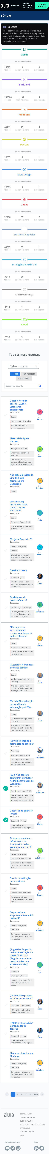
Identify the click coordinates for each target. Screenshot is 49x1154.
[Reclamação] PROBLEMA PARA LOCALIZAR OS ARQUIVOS (19, 506)
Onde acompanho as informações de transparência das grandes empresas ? (20, 843)
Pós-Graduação (27, 1132)
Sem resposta (29, 373)
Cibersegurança (24, 294)
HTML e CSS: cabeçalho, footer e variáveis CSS (20, 1011)
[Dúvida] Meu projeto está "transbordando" (21, 997)
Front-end (24, 114)
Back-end (24, 84)
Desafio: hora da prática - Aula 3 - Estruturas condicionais (18, 405)
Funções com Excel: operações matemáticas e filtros (21, 899)
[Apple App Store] (41, 1148)
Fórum (6, 16)
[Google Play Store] (36, 1148)
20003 (36, 1094)
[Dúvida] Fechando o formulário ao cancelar (22, 742)
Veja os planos (41, 5)
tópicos (7, 70)
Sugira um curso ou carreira (32, 1124)
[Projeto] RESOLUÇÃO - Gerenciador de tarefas (22, 1025)
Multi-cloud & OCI (24, 791)
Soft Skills (15, 929)
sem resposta (39, 70)
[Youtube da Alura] (7, 1148)
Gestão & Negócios (24, 234)
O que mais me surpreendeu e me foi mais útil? (21, 915)
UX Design (27, 607)
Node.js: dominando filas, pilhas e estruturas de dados (21, 982)
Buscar (40, 386)
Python (23, 821)
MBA (22, 1135)
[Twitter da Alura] (12, 1148)
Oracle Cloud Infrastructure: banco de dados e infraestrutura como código (22, 797)
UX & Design (24, 174)
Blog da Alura (26, 1121)
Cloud (24, 324)
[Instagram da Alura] (18, 1148)
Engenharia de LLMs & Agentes (20, 454)
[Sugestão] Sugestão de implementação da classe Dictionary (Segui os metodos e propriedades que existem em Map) (21, 957)
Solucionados (24, 378)
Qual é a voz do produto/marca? (18, 599)
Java (22, 577)
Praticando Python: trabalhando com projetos (21, 826)
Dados (24, 204)
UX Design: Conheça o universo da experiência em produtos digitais (21, 614)
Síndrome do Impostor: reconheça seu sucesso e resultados (21, 936)
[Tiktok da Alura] (23, 1148)
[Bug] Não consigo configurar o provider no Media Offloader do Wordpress (22, 779)
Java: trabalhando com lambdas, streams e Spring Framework (22, 584)
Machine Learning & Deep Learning (21, 680)
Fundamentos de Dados (21, 421)
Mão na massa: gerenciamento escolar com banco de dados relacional (21, 632)
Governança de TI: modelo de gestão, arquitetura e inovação (22, 865)
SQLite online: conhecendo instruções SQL (22, 527)
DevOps (24, 144)
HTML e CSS (25, 1005)
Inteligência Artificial (24, 264)
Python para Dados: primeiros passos (19, 426)
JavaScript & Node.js (19, 976)
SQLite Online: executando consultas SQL (22, 652)
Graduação (25, 1128)
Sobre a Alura (26, 1114)
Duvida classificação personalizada (20, 880)
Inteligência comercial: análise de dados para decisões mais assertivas (21, 557)
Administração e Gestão (21, 858)
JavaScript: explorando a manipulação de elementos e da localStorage (22, 762)
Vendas (14, 550)
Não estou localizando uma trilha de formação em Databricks (21, 479)
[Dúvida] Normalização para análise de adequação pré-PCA (21, 704)
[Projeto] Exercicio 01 (21, 539)
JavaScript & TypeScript (20, 755)
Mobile (24, 54)
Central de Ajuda (27, 1117)
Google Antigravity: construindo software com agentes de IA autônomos (22, 462)
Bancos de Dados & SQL (21, 522)
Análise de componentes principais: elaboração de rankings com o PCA (21, 688)
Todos (15, 373)
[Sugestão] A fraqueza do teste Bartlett (21, 666)
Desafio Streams (18, 570)
